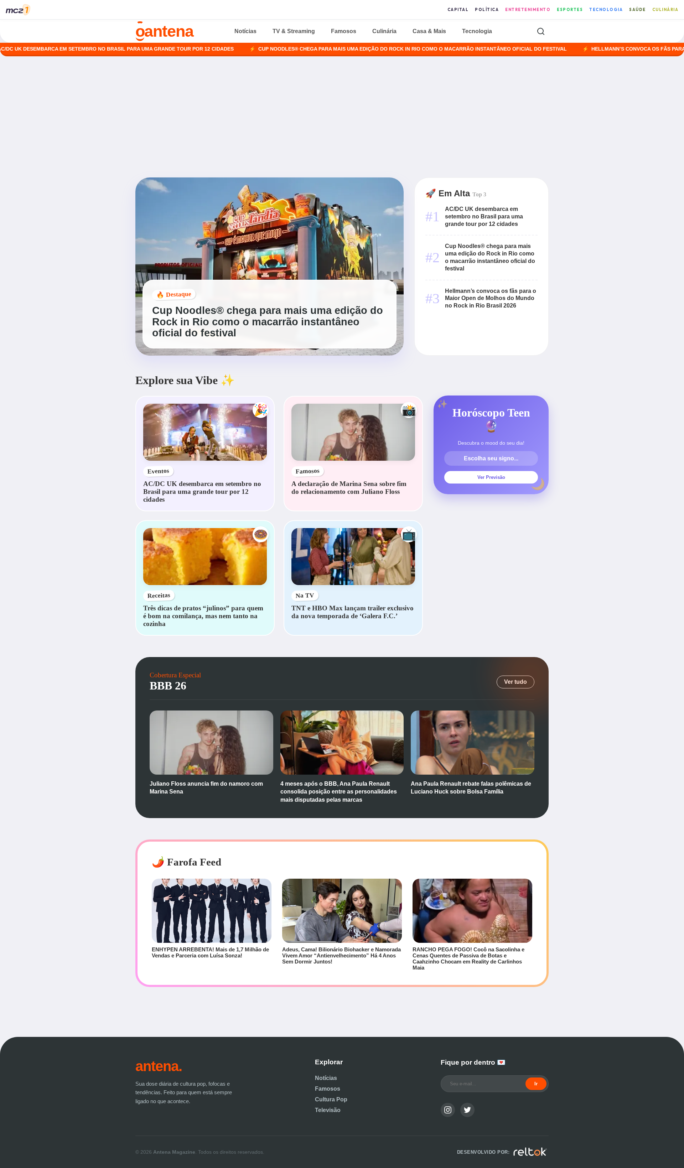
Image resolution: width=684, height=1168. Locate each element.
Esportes (570, 9)
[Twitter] (467, 1110)
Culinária (665, 9)
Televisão (328, 1110)
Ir (536, 1083)
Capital (458, 9)
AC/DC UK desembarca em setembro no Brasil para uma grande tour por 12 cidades (484, 216)
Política (487, 9)
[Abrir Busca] (541, 31)
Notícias (245, 31)
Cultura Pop (331, 1099)
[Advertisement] (342, 117)
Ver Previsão (491, 477)
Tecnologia (606, 9)
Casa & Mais (429, 31)
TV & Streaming (294, 31)
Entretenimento (527, 9)
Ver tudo (515, 682)
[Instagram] (448, 1110)
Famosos (343, 31)
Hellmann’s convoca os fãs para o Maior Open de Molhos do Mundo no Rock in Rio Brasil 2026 (490, 298)
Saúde (637, 9)
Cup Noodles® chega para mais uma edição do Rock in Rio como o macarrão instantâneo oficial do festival (366, 49)
